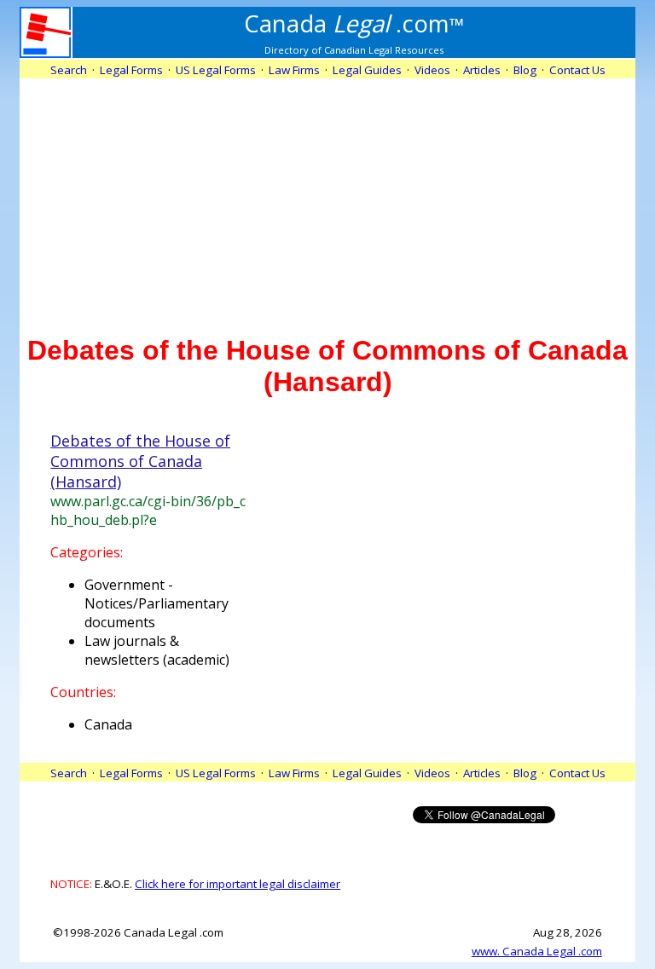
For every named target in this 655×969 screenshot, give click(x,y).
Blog (524, 70)
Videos (432, 70)
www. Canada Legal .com (537, 951)
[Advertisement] (327, 197)
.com (354, 23)
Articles (482, 70)
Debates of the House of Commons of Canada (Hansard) (140, 461)
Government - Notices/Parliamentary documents (156, 603)
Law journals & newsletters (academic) (156, 650)
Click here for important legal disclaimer (237, 883)
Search (68, 70)
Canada (108, 724)
